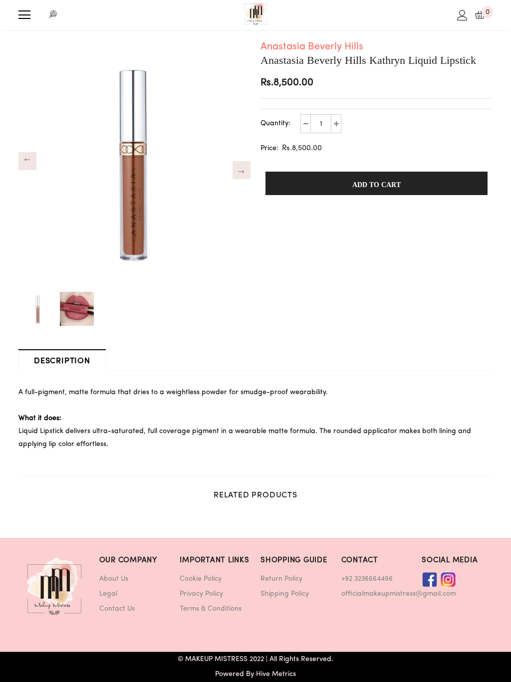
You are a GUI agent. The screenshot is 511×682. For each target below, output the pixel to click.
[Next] (242, 170)
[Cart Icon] (480, 15)
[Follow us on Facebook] (430, 580)
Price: (269, 148)
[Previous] (27, 161)
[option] (134, 161)
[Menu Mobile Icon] (24, 15)
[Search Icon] (53, 15)
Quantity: (275, 123)
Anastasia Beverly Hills (311, 47)
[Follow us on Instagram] (448, 580)
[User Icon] (462, 15)
